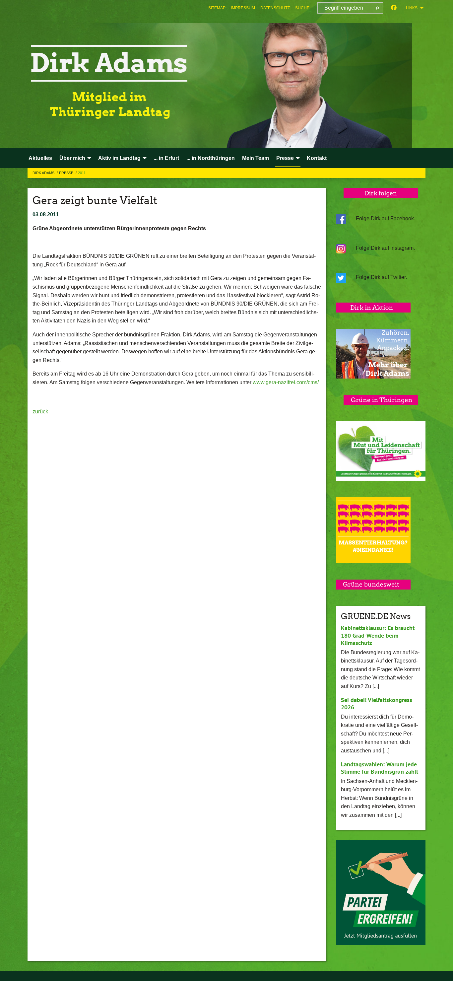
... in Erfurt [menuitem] (166, 158)
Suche (302, 8)
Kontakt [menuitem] (317, 158)
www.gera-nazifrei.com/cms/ (286, 382)
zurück (40, 411)
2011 (82, 173)
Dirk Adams (43, 173)
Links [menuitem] (412, 8)
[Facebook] (393, 8)
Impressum (243, 8)
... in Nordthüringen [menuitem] (210, 158)
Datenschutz (275, 8)
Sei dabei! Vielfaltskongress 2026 (376, 703)
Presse (66, 173)
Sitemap (217, 8)
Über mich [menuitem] (72, 158)
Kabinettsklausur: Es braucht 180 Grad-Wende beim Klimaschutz (378, 635)
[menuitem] (217, 8)
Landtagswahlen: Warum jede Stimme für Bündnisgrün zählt (379, 768)
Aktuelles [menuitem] (40, 158)
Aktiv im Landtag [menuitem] (119, 158)
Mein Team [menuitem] (255, 158)
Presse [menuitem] (285, 158)
